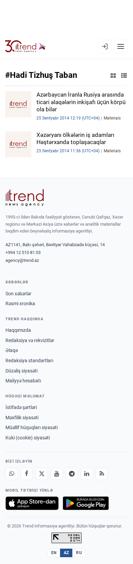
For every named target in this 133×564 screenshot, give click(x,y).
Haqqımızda (18, 330)
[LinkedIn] (86, 474)
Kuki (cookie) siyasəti (27, 437)
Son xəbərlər (18, 293)
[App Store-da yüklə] (32, 503)
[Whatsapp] (11, 474)
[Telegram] (71, 474)
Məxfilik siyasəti (22, 417)
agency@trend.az (22, 260)
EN (54, 552)
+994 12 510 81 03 (23, 252)
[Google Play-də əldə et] (86, 503)
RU (79, 552)
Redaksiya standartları (29, 360)
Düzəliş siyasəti (21, 370)
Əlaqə (11, 350)
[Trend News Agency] (24, 197)
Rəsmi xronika (20, 303)
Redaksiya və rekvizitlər (29, 340)
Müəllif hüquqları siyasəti (31, 427)
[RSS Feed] (101, 474)
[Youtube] (56, 474)
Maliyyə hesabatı (23, 380)
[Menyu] (121, 46)
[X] (41, 474)
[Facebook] (26, 474)
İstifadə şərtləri (21, 407)
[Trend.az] (25, 46)
